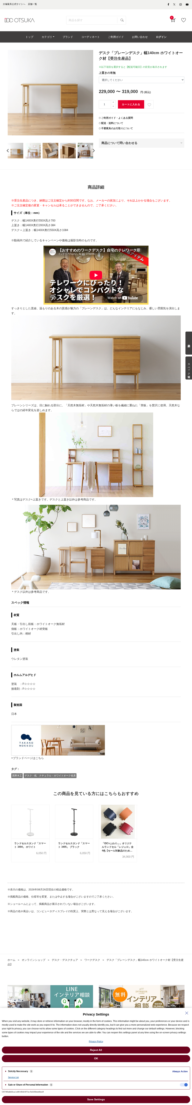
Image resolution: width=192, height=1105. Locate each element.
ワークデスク (92, 959)
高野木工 (17, 775)
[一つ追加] (113, 102)
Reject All (96, 1049)
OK (96, 1058)
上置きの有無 (107, 72)
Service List (13, 1077)
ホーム (11, 959)
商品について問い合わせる (119, 143)
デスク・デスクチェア (65, 959)
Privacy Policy (96, 1041)
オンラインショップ (33, 959)
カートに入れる (131, 104)
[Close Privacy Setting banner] (187, 1013)
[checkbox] (184, 1084)
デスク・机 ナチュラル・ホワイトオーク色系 (50, 775)
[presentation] (7, 150)
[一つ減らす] (113, 106)
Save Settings (96, 1099)
